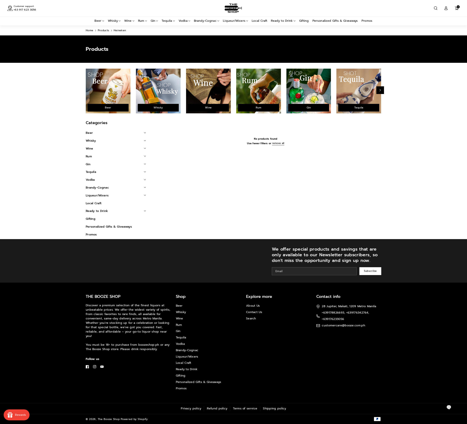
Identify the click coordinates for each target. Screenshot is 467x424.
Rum (258, 108)
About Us (253, 306)
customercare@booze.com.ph (343, 325)
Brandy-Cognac (187, 350)
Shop (181, 296)
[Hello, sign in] (446, 8)
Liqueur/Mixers (187, 356)
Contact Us (254, 312)
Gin (309, 108)
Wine (208, 108)
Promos (181, 388)
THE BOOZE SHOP (103, 296)
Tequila (358, 108)
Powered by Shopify (134, 419)
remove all (278, 143)
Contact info (328, 296)
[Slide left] (87, 90)
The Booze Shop (109, 419)
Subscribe (370, 271)
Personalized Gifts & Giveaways (198, 382)
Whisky (158, 108)
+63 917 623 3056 (25, 10)
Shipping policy (274, 408)
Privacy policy (191, 408)
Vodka (180, 344)
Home (89, 30)
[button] (435, 8)
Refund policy (217, 408)
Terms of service (245, 408)
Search (251, 318)
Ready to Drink (187, 369)
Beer (108, 108)
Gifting (181, 375)
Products (103, 30)
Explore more (259, 296)
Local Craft (183, 363)
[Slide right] (380, 90)
